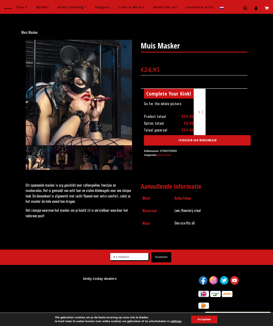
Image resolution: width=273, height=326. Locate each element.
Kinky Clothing (71, 7)
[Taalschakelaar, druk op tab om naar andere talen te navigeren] (225, 6)
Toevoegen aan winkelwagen (197, 140)
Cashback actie (199, 7)
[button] (125, 47)
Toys (20, 7)
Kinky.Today (182, 198)
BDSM (41, 7)
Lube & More (130, 7)
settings (175, 321)
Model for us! (165, 7)
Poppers (102, 7)
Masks (161, 155)
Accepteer (204, 319)
